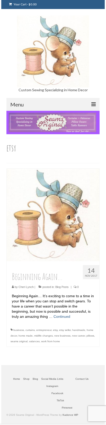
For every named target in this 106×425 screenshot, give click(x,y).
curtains (30, 330)
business (18, 330)
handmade (78, 330)
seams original (19, 341)
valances (34, 341)
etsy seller (65, 330)
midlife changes (43, 335)
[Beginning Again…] (53, 214)
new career (78, 335)
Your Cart (25, 4)
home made (26, 335)
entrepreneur (43, 330)
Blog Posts (62, 286)
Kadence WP (70, 414)
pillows (90, 335)
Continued (62, 316)
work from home (50, 341)
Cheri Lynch (26, 286)
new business (62, 335)
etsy (55, 330)
